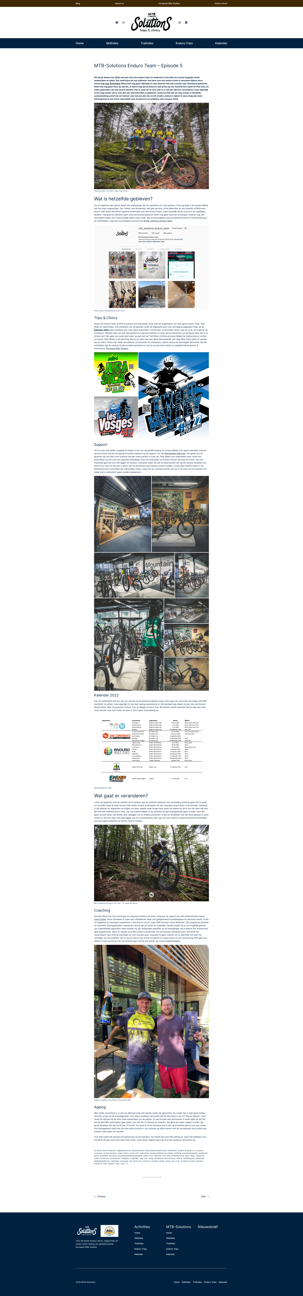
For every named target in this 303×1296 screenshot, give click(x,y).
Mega (192, 1156)
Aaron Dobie (100, 919)
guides (146, 1156)
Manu (187, 1156)
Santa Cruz (137, 1161)
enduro (126, 1153)
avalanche (112, 1150)
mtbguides (134, 1158)
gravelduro (113, 1156)
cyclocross (98, 1153)
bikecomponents (138, 1150)
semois (162, 1161)
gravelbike (104, 1156)
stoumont (199, 1161)
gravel (96, 1156)
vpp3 (122, 1164)
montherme (104, 1158)
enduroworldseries (157, 1153)
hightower (158, 1156)
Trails (105, 1164)
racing (150, 1158)
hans (151, 1156)
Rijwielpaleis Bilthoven (175, 453)
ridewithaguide (189, 1158)
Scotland (154, 1161)
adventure (98, 1150)
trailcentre (98, 1164)
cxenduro (199, 1150)
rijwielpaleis (200, 1158)
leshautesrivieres (177, 1156)
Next (203, 1196)
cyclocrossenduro (110, 1153)
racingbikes (158, 1158)
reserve (179, 1158)
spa (173, 1161)
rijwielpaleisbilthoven (102, 1161)
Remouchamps (169, 1158)
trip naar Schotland (110, 83)
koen (168, 1156)
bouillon (181, 1150)
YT (127, 1164)
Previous (101, 1196)
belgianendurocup (124, 1150)
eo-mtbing (169, 1153)
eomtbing (177, 1153)
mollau (96, 1158)
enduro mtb (134, 1153)
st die (177, 1161)
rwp (130, 1161)
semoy (168, 1161)
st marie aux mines (187, 1161)
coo (193, 1150)
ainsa (105, 1150)
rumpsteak (124, 1161)
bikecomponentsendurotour (156, 1150)
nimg (141, 1158)
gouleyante (203, 1153)
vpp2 (118, 1164)
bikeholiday (172, 1150)
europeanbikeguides (190, 1153)
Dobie (120, 1153)
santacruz (146, 1161)
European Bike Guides (117, 348)
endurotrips (144, 1153)
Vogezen (111, 1164)
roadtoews (115, 1161)
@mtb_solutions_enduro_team (158, 221)
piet (145, 1158)
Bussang (188, 1150)
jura (164, 1156)
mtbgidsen (125, 1158)
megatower (200, 1156)
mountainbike (115, 1158)
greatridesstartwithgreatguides (130, 1156)
